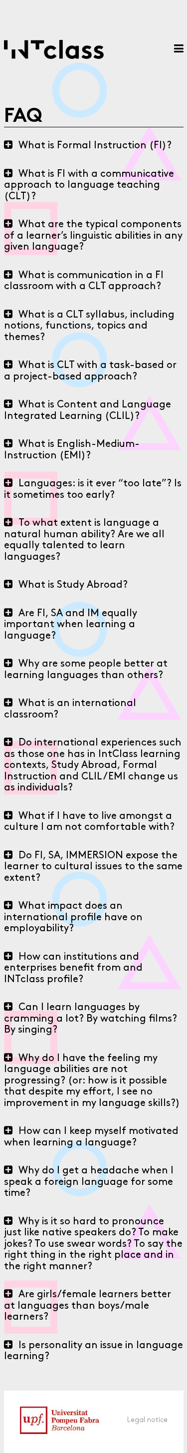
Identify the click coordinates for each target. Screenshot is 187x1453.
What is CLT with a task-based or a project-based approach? (90, 371)
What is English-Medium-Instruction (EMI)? (72, 450)
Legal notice (147, 1420)
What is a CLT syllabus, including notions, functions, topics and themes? (89, 326)
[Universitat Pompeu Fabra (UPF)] (52, 1448)
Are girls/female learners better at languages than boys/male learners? (87, 1306)
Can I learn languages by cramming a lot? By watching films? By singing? (90, 1019)
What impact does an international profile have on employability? (73, 917)
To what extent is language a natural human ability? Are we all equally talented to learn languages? (84, 540)
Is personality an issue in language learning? (93, 1351)
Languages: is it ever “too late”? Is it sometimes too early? (93, 489)
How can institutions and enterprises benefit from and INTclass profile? (73, 968)
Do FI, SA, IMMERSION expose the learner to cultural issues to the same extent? (93, 867)
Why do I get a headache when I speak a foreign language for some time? (89, 1182)
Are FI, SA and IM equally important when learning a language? (70, 625)
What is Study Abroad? (73, 585)
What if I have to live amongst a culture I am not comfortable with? (89, 822)
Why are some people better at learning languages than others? (86, 670)
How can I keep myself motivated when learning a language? (91, 1137)
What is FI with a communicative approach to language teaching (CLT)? (89, 185)
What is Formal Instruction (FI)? (95, 146)
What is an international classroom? (70, 709)
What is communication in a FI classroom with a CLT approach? (84, 281)
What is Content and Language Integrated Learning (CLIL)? (87, 410)
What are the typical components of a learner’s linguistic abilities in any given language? (93, 236)
